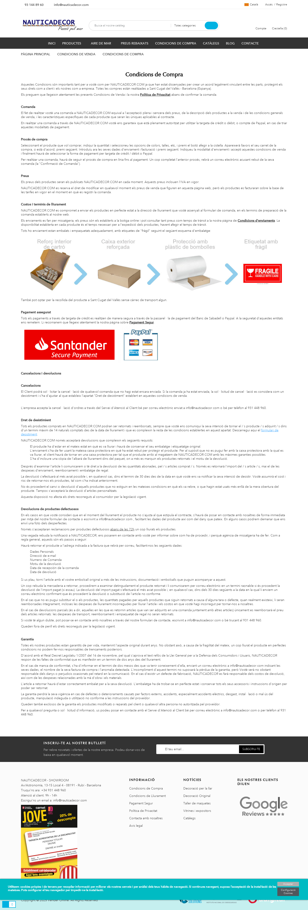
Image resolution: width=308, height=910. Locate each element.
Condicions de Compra (146, 788)
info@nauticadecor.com (71, 5)
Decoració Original (196, 796)
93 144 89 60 (34, 5)
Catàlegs (189, 818)
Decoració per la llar (197, 788)
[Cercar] (211, 25)
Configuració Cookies (288, 892)
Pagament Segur (141, 322)
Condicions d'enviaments (256, 220)
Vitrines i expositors (197, 811)
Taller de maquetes (197, 803)
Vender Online (58, 900)
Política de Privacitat (155, 95)
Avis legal (136, 826)
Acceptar (288, 884)
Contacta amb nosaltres (146, 818)
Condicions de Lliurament (147, 796)
